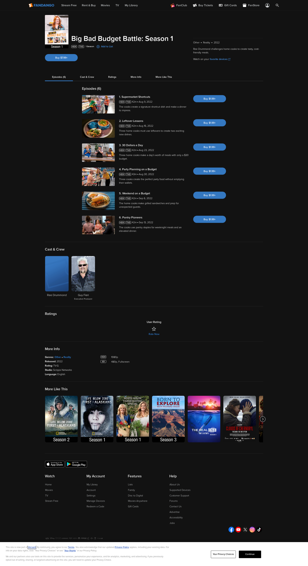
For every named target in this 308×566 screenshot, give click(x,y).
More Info (136, 77)
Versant (32, 547)
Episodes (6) (59, 77)
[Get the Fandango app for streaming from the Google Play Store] (76, 464)
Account (91, 490)
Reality (67, 357)
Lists (130, 484)
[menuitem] (227, 5)
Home (48, 484)
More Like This (164, 77)
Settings (91, 495)
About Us (175, 484)
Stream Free (51, 500)
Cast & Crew (87, 77)
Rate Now (154, 334)
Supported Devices (180, 490)
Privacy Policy (122, 547)
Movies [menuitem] (105, 5)
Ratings (112, 77)
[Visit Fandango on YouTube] (238, 530)
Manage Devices (96, 500)
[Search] (277, 5)
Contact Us (175, 506)
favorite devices (218, 59)
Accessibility (176, 517)
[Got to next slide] (262, 419)
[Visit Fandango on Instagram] (252, 530)
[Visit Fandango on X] (245, 530)
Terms (71, 547)
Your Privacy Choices (223, 554)
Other (58, 357)
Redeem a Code (95, 506)
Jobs (172, 523)
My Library (92, 484)
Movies (49, 490)
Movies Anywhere (137, 500)
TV (46, 495)
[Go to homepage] (42, 5)
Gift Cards (133, 506)
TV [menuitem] (117, 5)
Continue (250, 554)
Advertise (175, 512)
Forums (174, 500)
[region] (154, 554)
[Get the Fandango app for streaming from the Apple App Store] (55, 464)
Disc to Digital (135, 495)
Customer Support (179, 495)
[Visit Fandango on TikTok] (259, 530)
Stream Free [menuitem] (69, 5)
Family (131, 490)
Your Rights (70, 550)
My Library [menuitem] (131, 5)
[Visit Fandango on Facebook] (231, 530)
